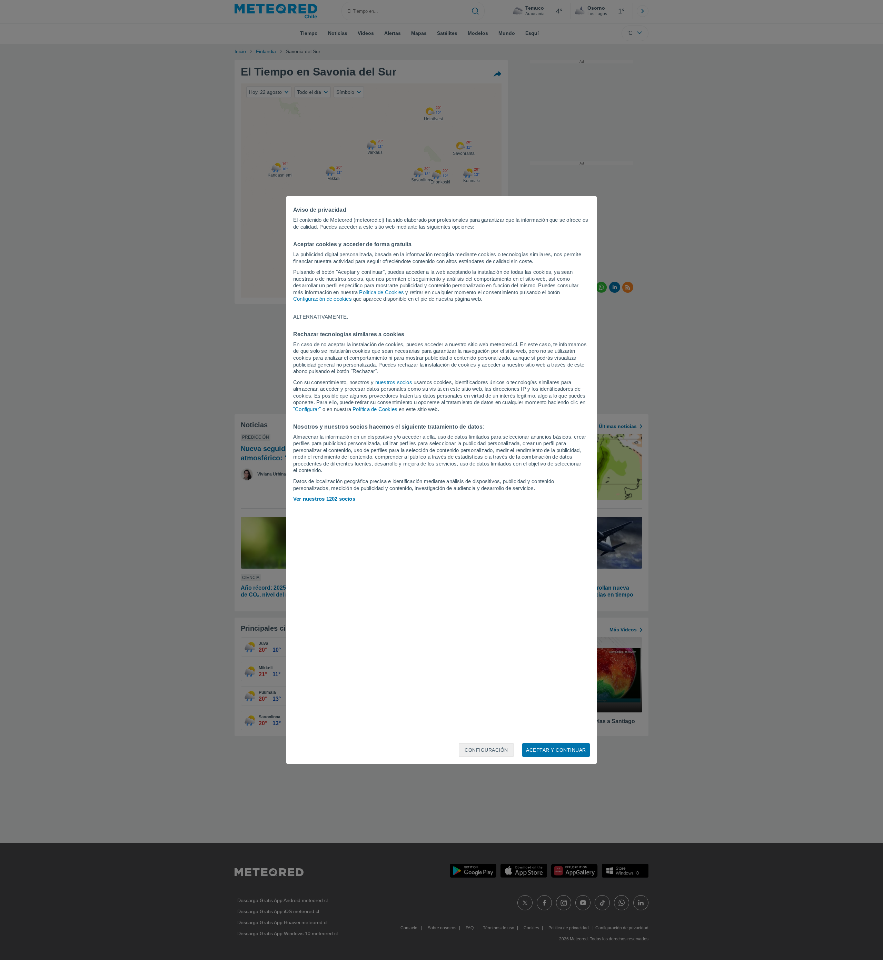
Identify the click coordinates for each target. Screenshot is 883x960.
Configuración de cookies (322, 299)
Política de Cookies (381, 292)
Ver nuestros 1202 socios (324, 499)
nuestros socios (393, 382)
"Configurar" (307, 409)
